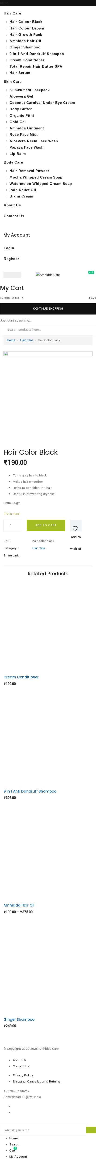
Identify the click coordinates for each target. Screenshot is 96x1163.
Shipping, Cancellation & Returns (36, 1081)
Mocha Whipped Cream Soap (36, 177)
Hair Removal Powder (29, 171)
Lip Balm (18, 154)
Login (9, 248)
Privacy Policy (23, 1075)
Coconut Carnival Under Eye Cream (42, 103)
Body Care (13, 162)
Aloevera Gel (21, 96)
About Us (12, 205)
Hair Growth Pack (26, 35)
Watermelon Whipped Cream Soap (41, 184)
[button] (91, 275)
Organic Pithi (22, 115)
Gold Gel (18, 122)
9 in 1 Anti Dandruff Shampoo (37, 54)
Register (11, 259)
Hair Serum (20, 73)
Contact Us (14, 216)
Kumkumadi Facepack (30, 90)
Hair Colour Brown (27, 28)
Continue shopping (48, 309)
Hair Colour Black (26, 22)
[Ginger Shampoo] (48, 967)
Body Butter (21, 109)
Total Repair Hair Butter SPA (36, 66)
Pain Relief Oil (23, 190)
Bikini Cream (21, 196)
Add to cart (46, 525)
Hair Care (12, 13)
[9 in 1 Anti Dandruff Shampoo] (48, 739)
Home (11, 340)
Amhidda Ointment (27, 128)
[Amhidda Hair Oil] (48, 853)
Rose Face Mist (24, 134)
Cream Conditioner (27, 60)
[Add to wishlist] (76, 525)
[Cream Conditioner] (48, 624)
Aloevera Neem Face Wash (34, 141)
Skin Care (13, 82)
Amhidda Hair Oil (25, 41)
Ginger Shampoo (25, 47)
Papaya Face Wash (27, 147)
